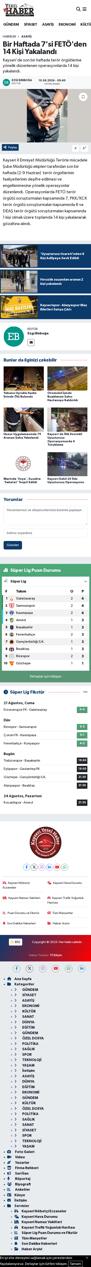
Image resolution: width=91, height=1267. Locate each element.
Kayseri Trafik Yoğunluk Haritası (65, 900)
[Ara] (78, 9)
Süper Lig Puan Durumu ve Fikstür (50, 1233)
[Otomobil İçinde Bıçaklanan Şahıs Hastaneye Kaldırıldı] (67, 378)
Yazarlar (21, 1162)
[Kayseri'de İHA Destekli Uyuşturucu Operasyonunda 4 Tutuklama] (67, 419)
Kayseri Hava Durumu (67, 883)
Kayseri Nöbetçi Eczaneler (16, 885)
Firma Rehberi (26, 1168)
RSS (17, 942)
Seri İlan (21, 1173)
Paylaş (12, 147)
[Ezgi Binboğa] (14, 336)
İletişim (28, 1070)
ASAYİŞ (48, 24)
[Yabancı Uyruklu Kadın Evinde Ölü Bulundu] (24, 378)
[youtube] (55, 968)
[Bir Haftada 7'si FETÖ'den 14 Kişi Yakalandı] (45, 115)
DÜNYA (28, 1022)
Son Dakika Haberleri (21, 923)
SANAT (28, 1016)
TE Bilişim (56, 955)
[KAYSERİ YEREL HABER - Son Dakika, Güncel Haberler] (18, 9)
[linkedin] (81, 968)
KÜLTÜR (29, 1011)
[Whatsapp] (64, 867)
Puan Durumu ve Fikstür (23, 913)
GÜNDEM (11, 24)
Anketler (22, 1189)
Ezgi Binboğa (38, 333)
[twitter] (29, 968)
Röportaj (22, 1179)
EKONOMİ (67, 24)
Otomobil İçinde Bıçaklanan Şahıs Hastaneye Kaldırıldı (62, 397)
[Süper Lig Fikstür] (85, 692)
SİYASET (30, 24)
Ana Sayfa (23, 979)
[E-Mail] (31, 342)
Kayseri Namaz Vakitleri (24, 898)
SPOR (27, 1054)
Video (19, 1157)
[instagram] (42, 968)
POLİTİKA (30, 1044)
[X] (34, 867)
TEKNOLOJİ (31, 1060)
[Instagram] (41, 867)
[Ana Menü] (85, 9)
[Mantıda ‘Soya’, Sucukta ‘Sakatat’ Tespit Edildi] (24, 464)
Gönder (13, 545)
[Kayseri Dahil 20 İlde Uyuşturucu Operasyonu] (67, 464)
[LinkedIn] (49, 867)
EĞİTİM (28, 1027)
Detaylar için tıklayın (45, 676)
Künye (19, 1195)
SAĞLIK (28, 1049)
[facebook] (16, 968)
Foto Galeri (24, 1152)
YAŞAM (28, 1065)
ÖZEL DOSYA (33, 1038)
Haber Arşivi (61, 923)
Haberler (9, 36)
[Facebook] (26, 867)
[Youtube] (57, 867)
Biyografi (22, 1184)
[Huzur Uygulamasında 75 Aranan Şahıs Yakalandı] (24, 419)
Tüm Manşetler (62, 913)
